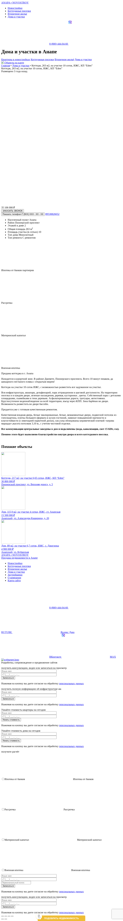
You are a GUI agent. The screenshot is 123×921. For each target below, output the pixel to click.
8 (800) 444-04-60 (59, 43)
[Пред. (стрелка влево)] (2, 919)
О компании (14, 577)
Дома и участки (16, 16)
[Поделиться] (5, 916)
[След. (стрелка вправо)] (5, 919)
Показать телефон (23, 214)
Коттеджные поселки (19, 11)
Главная (5, 65)
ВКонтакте (55, 656)
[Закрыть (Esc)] (2, 916)
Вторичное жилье (17, 13)
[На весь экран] (9, 916)
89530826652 (52, 214)
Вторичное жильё (64, 59)
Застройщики (15, 574)
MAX (113, 656)
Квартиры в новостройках (15, 59)
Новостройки (15, 8)
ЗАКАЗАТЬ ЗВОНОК (13, 211)
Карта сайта (14, 580)
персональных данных (71, 683)
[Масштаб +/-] (12, 916)
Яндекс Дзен (67, 632)
